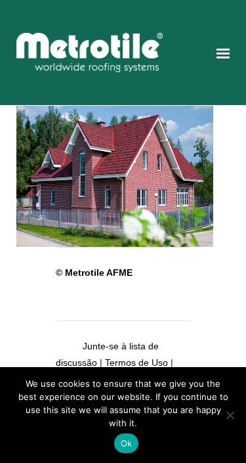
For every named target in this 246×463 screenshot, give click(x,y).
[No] (229, 415)
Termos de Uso (136, 362)
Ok (127, 443)
